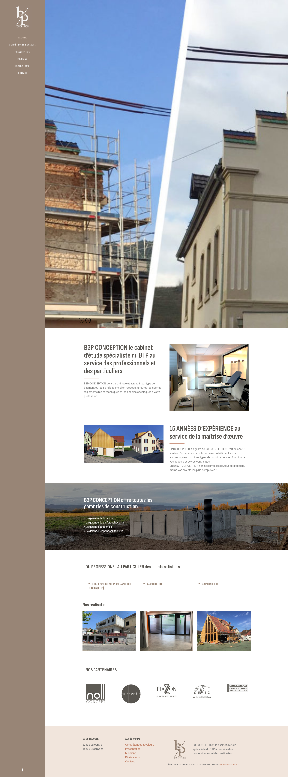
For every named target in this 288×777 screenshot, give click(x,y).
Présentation (133, 748)
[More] (96, 694)
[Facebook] (22, 770)
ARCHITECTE (155, 584)
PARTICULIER (210, 584)
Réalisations (132, 757)
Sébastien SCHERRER (229, 764)
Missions (130, 753)
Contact (130, 761)
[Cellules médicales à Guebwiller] (166, 631)
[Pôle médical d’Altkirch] (109, 631)
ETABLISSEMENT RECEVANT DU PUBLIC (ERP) (109, 586)
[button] (112, 586)
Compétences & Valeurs (139, 744)
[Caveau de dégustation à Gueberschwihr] (224, 631)
